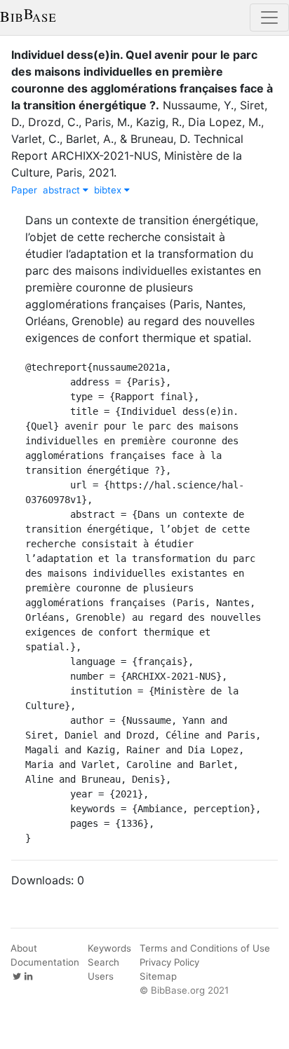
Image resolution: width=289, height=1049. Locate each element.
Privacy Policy (169, 962)
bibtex (109, 190)
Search (103, 962)
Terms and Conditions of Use (205, 948)
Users (101, 976)
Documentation (45, 962)
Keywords (109, 948)
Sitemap (158, 976)
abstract (63, 190)
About (24, 948)
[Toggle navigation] (269, 18)
